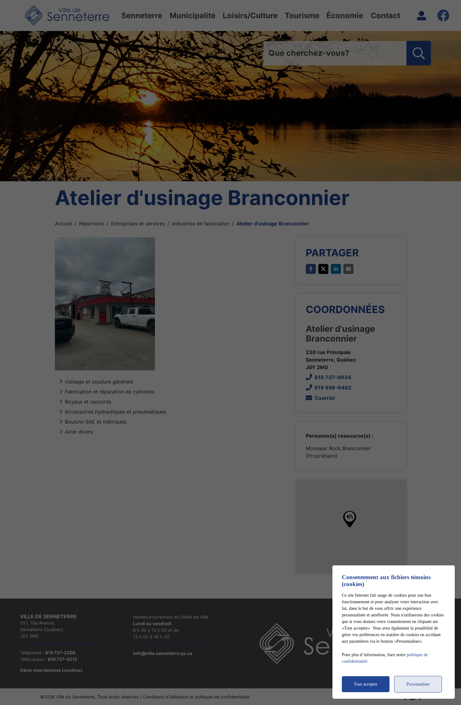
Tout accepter (366, 684)
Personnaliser (418, 684)
